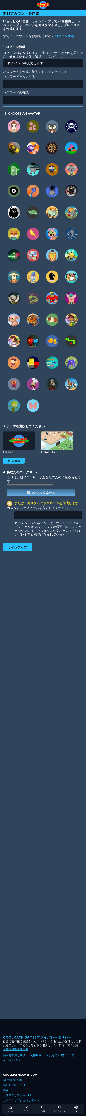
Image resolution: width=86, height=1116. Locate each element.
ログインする (64, 36)
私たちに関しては (14, 1085)
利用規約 (35, 1055)
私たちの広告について (60, 1055)
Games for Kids (12, 1079)
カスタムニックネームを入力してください (37, 508)
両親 (6, 1090)
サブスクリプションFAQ (18, 1095)
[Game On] (57, 440)
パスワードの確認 (16, 92)
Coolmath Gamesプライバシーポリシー (37, 1037)
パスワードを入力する (19, 76)
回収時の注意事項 (14, 1055)
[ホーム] (43, 5)
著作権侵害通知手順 (15, 1049)
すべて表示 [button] (14, 460)
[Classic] (19, 440)
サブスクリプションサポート (21, 1100)
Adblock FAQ (11, 1060)
